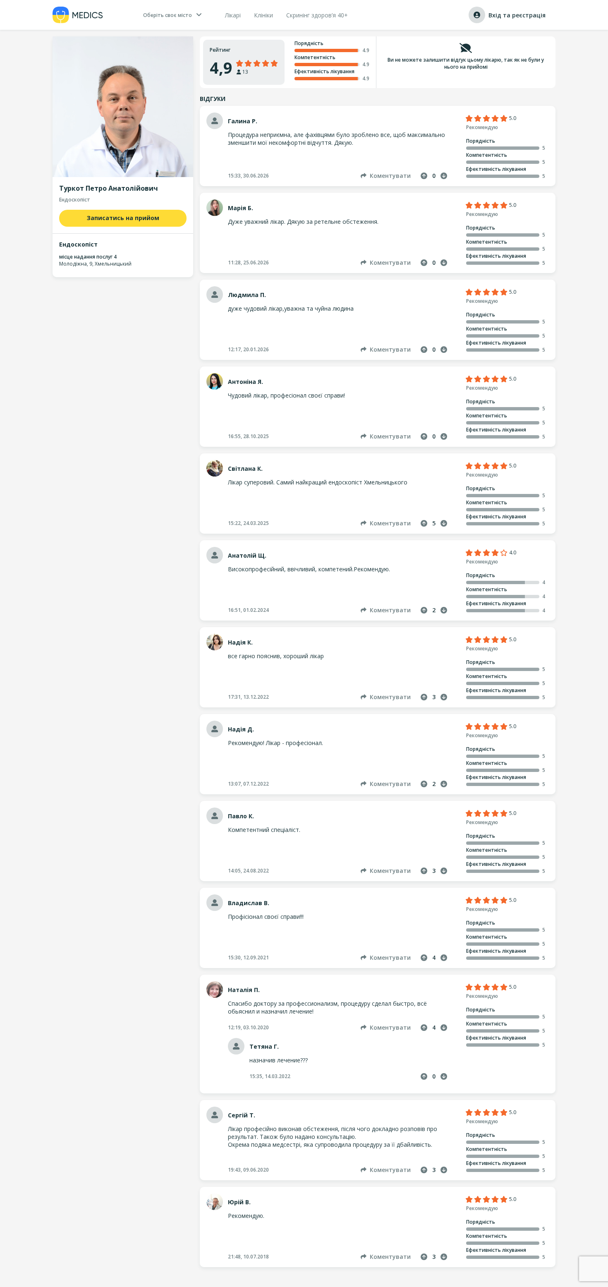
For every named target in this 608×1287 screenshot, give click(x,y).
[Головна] (78, 15)
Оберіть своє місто (167, 15)
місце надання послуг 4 (88, 256)
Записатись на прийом (123, 218)
